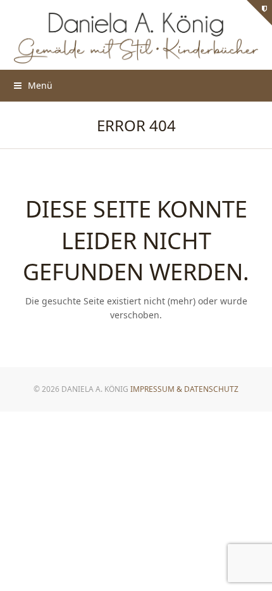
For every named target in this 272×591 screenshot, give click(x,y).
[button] (33, 85)
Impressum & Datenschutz (184, 389)
